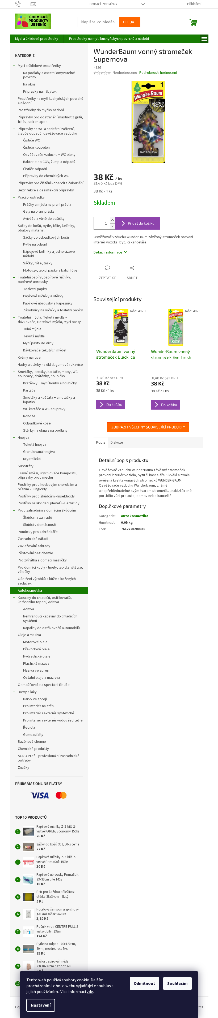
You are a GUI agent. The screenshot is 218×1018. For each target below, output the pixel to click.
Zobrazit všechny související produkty (148, 427)
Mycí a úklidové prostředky (39, 65)
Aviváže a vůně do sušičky (44, 218)
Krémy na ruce (29, 357)
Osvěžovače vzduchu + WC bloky (49, 154)
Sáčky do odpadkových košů (46, 237)
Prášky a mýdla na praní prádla (47, 204)
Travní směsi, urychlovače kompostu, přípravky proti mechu (47, 475)
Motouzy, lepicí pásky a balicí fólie (50, 270)
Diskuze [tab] (117, 442)
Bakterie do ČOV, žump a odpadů (49, 162)
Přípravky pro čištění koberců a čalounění (50, 183)
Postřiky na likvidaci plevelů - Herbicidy (48, 503)
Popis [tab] (100, 442)
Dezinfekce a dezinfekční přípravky (46, 190)
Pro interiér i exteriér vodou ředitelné (53, 720)
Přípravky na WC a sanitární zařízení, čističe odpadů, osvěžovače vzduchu (47, 131)
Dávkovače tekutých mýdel (44, 350)
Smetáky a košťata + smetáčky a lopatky (49, 400)
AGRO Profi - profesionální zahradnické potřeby (48, 758)
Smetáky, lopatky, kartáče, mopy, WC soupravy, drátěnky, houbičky (48, 374)
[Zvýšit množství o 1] (112, 220)
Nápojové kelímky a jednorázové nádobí (49, 254)
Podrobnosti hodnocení (158, 72)
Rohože (29, 416)
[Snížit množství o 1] (112, 226)
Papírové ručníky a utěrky (43, 296)
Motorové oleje (35, 642)
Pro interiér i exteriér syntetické (48, 713)
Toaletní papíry (35, 289)
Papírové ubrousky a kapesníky (48, 303)
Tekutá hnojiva (34, 444)
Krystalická (32, 459)
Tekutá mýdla (34, 336)
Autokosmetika (30, 590)
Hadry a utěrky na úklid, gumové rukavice (50, 364)
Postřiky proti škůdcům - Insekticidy (46, 496)
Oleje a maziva (29, 635)
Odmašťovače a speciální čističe (44, 685)
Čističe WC (31, 140)
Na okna (29, 84)
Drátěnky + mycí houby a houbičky (50, 383)
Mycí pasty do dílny (38, 343)
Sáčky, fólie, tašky (37, 263)
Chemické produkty (33, 748)
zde (90, 992)
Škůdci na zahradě (37, 517)
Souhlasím (177, 983)
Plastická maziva (36, 663)
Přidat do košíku (141, 223)
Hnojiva (23, 437)
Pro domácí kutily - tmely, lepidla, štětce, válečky (50, 570)
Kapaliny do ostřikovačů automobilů (51, 628)
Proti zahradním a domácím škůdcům (47, 510)
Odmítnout (144, 983)
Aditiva (28, 609)
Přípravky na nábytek (40, 91)
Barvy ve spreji (35, 699)
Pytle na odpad (35, 244)
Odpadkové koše (37, 423)
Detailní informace (108, 252)
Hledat (129, 22)
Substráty (25, 466)
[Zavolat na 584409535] (23, 4)
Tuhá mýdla (32, 329)
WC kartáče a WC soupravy (44, 409)
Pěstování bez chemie (35, 553)
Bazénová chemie (32, 741)
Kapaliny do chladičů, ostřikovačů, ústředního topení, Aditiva (45, 600)
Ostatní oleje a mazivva (41, 677)
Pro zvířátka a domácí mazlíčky (42, 560)
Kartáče (29, 390)
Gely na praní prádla (38, 211)
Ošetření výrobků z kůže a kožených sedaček (47, 581)
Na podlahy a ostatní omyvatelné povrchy (49, 75)
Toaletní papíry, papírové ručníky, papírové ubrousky (44, 280)
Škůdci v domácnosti (39, 524)
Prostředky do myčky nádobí (41, 110)
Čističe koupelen (36, 147)
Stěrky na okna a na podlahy (45, 430)
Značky (23, 767)
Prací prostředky (31, 197)
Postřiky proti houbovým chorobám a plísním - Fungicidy (47, 487)
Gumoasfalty (33, 734)
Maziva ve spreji (36, 670)
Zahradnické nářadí (33, 539)
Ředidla (29, 727)
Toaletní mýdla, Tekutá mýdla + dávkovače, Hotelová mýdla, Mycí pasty (49, 320)
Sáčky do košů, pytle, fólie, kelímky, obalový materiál (46, 228)
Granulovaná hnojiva (39, 451)
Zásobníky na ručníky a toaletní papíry (53, 310)
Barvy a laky (27, 692)
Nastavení (41, 1005)
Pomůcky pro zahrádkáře (38, 532)
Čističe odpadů (35, 169)
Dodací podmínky (104, 4)
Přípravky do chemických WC (46, 176)
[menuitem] (37, 39)
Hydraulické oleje (37, 656)
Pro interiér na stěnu (39, 706)
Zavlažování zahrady (34, 546)
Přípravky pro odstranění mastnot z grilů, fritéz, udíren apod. (50, 119)
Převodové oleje (36, 649)
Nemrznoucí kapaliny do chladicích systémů (50, 619)
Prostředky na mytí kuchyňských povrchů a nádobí (50, 101)
